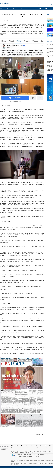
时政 (7, 8)
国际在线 (30, 451)
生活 (31, 445)
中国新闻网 (22, 452)
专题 (48, 15)
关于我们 (2, 449)
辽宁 (30, 447)
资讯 (14, 8)
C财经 (21, 8)
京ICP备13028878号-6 (39, 456)
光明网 (12, 452)
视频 (28, 8)
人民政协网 (27, 452)
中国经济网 (44, 451)
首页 (1, 8)
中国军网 (16, 452)
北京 (17, 447)
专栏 (34, 8)
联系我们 (5, 449)
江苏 (44, 447)
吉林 (33, 447)
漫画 (40, 8)
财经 (26, 445)
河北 (24, 447)
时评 (17, 445)
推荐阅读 (49, 41)
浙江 (47, 447)
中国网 (26, 451)
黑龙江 (37, 447)
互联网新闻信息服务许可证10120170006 (29, 454)
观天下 (46, 8)
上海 (40, 447)
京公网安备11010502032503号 (21, 456)
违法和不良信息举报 (19, 454)
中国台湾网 (49, 451)
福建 (50, 447)
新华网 (22, 451)
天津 (20, 447)
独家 (50, 445)
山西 (27, 447)
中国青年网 (39, 451)
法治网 (32, 452)
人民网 (18, 451)
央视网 (34, 451)
